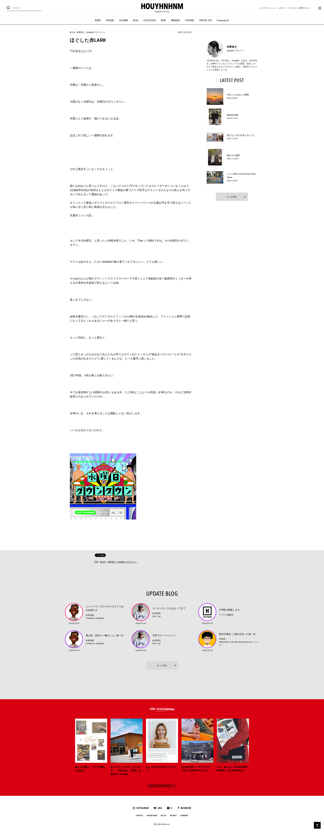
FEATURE (110, 20)
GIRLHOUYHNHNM (162, 785)
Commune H (223, 20)
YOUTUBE (189, 20)
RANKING (175, 20)
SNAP (163, 20)
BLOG (136, 20)
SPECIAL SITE (205, 20)
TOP (96, 562)
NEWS (98, 20)
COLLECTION (149, 20)
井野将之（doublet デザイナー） (91, 32)
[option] (91, 747)
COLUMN (123, 20)
